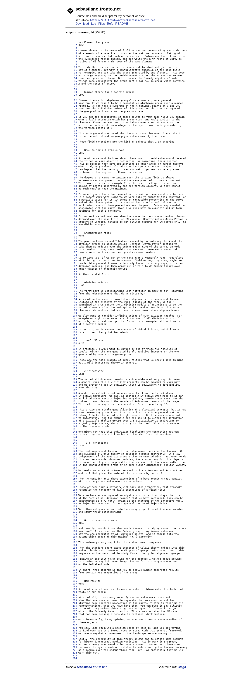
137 (72, 418)
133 (72, 406)
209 (72, 616)
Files (101, 23)
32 (72, 128)
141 (72, 429)
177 (72, 528)
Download (82, 23)
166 (72, 498)
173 (72, 517)
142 (72, 431)
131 (72, 401)
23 (72, 103)
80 (72, 260)
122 (72, 376)
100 (72, 315)
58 (72, 199)
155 (72, 467)
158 (72, 476)
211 (72, 622)
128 (72, 393)
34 (72, 133)
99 (72, 313)
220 (72, 647)
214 (72, 630)
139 (72, 423)
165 (72, 495)
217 (72, 639)
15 (72, 81)
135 (72, 412)
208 (72, 614)
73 (72, 241)
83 (72, 268)
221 (72, 650)
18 (72, 89)
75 (72, 246)
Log (93, 23)
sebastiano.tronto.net (91, 667)
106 (72, 332)
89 (72, 285)
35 (72, 136)
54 (72, 188)
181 (72, 539)
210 (72, 619)
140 (72, 426)
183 (72, 545)
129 (72, 395)
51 (72, 180)
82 (72, 266)
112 (72, 348)
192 (72, 569)
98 (72, 310)
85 (72, 274)
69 (72, 230)
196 (72, 581)
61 (72, 208)
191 (72, 567)
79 (72, 257)
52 (72, 183)
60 (72, 205)
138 (72, 420)
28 (72, 116)
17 (72, 86)
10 (72, 67)
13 (72, 75)
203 (72, 600)
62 (72, 210)
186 (72, 553)
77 (72, 252)
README (121, 23)
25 (72, 108)
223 (72, 655)
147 (72, 445)
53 (72, 186)
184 (72, 547)
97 (72, 307)
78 (72, 255)
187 (72, 556)
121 (72, 373)
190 (72, 564)
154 (72, 464)
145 (72, 440)
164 (72, 492)
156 (72, 470)
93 (72, 296)
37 (72, 141)
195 (72, 578)
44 (72, 161)
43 (72, 158)
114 (72, 354)
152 (72, 459)
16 (72, 83)
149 (72, 451)
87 (72, 279)
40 (72, 150)
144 (72, 437)
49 (72, 174)
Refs (110, 23)
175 (72, 523)
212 (72, 625)
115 (72, 357)
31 (72, 125)
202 (72, 597)
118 (72, 365)
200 (72, 592)
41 (72, 152)
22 (72, 100)
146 (72, 442)
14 (72, 78)
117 (72, 362)
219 (72, 644)
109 (72, 340)
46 (72, 166)
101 (72, 318)
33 (72, 130)
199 (72, 589)
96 (72, 304)
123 (72, 379)
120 (72, 371)
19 (72, 92)
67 (72, 224)
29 (72, 119)
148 (72, 448)
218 (72, 641)
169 (72, 506)
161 (72, 484)
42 (72, 155)
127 (72, 390)
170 (72, 509)
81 (72, 263)
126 (72, 387)
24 (72, 105)
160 (72, 481)
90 (72, 288)
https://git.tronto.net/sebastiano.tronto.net (122, 20)
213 (72, 627)
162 (72, 487)
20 (72, 94)
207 (72, 611)
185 (72, 550)
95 (72, 302)
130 (72, 398)
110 (72, 343)
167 (72, 500)
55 (72, 191)
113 (72, 351)
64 (72, 216)
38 (72, 144)
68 (72, 227)
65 (72, 219)
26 (72, 111)
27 (72, 114)
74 (72, 244)
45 (72, 163)
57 (72, 197)
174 (72, 520)
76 (72, 249)
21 (72, 97)
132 (72, 404)
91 (72, 290)
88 (72, 282)
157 (72, 473)
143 (72, 434)
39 (72, 147)
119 (72, 368)
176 (72, 525)
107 (72, 335)
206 (72, 608)
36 (72, 139)
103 (72, 324)
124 (72, 382)
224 (72, 658)
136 (72, 415)
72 (72, 238)
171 (72, 511)
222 (72, 652)
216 (72, 636)
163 (72, 489)
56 (72, 194)
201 (72, 594)
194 (72, 575)
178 (72, 531)
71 (72, 235)
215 (72, 633)
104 (72, 326)
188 (72, 558)
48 (72, 172)
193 (72, 572)
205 (72, 605)
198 (72, 586)
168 (72, 503)
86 (72, 277)
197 (72, 583)
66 (72, 221)
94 (72, 299)
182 (72, 542)
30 (72, 122)
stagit (182, 667)
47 (72, 169)
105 (72, 329)
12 (72, 72)
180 (72, 536)
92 (72, 293)
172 (72, 514)
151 (72, 456)
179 (72, 534)
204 (72, 603)
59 (72, 202)
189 (72, 561)
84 (72, 271)
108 (72, 337)
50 (72, 177)
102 (72, 321)
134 (72, 409)
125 (72, 384)
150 (72, 453)
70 (72, 232)
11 (72, 70)
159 (72, 478)
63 (72, 213)
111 (72, 346)
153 (72, 462)
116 (72, 360)
